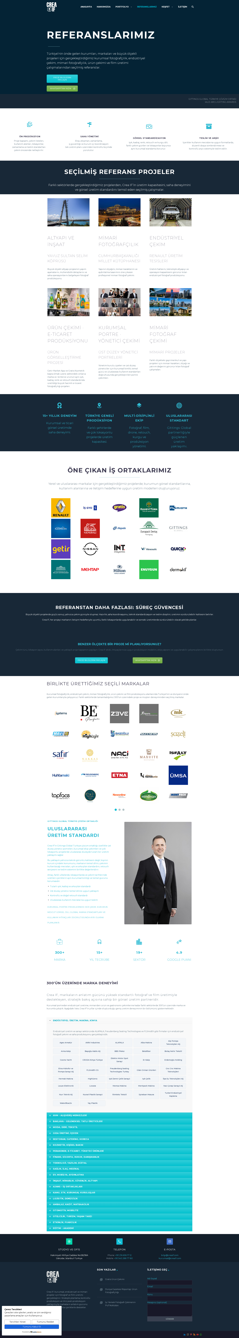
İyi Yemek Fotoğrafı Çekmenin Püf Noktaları (120, 1304)
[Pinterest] (191, 1335)
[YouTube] (198, 1335)
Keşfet (166, 7)
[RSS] (194, 1335)
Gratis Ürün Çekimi (114, 1279)
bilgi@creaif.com (169, 1255)
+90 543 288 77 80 (123, 1258)
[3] (123, 810)
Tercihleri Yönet (17, 1322)
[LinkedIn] (185, 1335)
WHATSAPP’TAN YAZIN (60, 88)
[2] (120, 810)
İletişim (182, 7)
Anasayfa (86, 7)
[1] (116, 810)
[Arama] (192, 6)
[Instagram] (188, 1335)
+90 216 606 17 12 (123, 1255)
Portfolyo (122, 7)
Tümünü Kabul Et (32, 1327)
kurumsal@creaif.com (170, 1258)
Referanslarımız (147, 7)
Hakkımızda (104, 7)
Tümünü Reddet (45, 1322)
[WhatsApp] (201, 1335)
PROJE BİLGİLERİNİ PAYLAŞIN (62, 78)
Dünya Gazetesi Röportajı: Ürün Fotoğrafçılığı (121, 1291)
